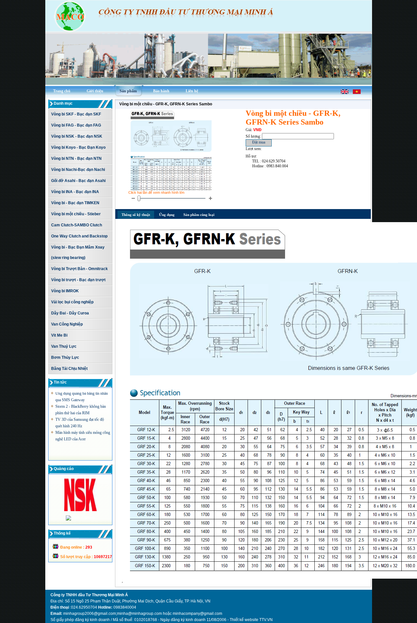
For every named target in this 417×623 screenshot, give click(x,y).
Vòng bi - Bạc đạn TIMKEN (75, 203)
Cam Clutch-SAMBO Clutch (76, 225)
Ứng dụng (167, 215)
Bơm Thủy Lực (65, 357)
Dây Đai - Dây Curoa (70, 313)
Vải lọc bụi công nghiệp (72, 302)
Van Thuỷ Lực (64, 346)
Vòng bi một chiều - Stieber (76, 214)
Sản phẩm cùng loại (198, 215)
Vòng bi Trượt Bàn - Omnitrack (79, 268)
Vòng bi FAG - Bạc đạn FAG (76, 125)
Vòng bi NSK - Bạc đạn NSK (76, 136)
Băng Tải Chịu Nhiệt (69, 368)
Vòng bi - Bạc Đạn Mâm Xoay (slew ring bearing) (78, 252)
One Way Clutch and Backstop (79, 236)
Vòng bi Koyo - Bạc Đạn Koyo (78, 147)
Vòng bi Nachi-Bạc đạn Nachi (78, 169)
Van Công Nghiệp (67, 324)
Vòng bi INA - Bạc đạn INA (75, 192)
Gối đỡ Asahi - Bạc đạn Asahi (78, 180)
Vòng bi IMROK (65, 291)
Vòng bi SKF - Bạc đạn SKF (76, 114)
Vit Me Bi (59, 335)
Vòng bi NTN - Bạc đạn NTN (76, 158)
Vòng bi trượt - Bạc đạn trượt (78, 280)
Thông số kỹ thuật (136, 215)
